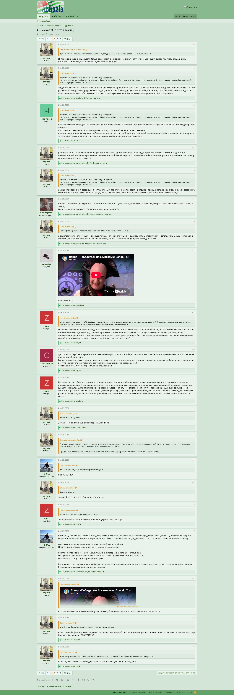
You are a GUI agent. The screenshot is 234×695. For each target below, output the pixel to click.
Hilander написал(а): (68, 584)
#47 (193, 221)
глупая (42, 34)
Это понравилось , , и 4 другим (80, 98)
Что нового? (72, 16)
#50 (193, 350)
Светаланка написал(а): (70, 440)
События (56, 16)
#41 (193, 44)
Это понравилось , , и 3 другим (84, 163)
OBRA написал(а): (67, 488)
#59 (193, 617)
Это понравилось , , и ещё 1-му (83, 243)
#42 (193, 68)
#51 (193, 377)
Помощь (180, 692)
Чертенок (47, 118)
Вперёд (67, 39)
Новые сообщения (45, 21)
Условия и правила (137, 692)
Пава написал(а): (67, 73)
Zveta (47, 326)
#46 (193, 199)
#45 (193, 170)
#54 (193, 460)
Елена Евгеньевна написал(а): (72, 49)
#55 (193, 482)
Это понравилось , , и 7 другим (86, 214)
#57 (193, 531)
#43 (193, 105)
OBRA (47, 473)
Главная (189, 692)
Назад (41, 39)
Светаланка (46, 363)
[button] (62, 16)
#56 (193, 505)
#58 (193, 579)
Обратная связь (120, 692)
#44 (193, 148)
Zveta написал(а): (67, 413)
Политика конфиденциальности (160, 692)
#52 (193, 408)
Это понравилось (72, 305)
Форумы (43, 16)
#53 (193, 434)
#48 (193, 250)
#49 (193, 312)
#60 (193, 647)
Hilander (46, 264)
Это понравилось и (72, 141)
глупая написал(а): (68, 318)
